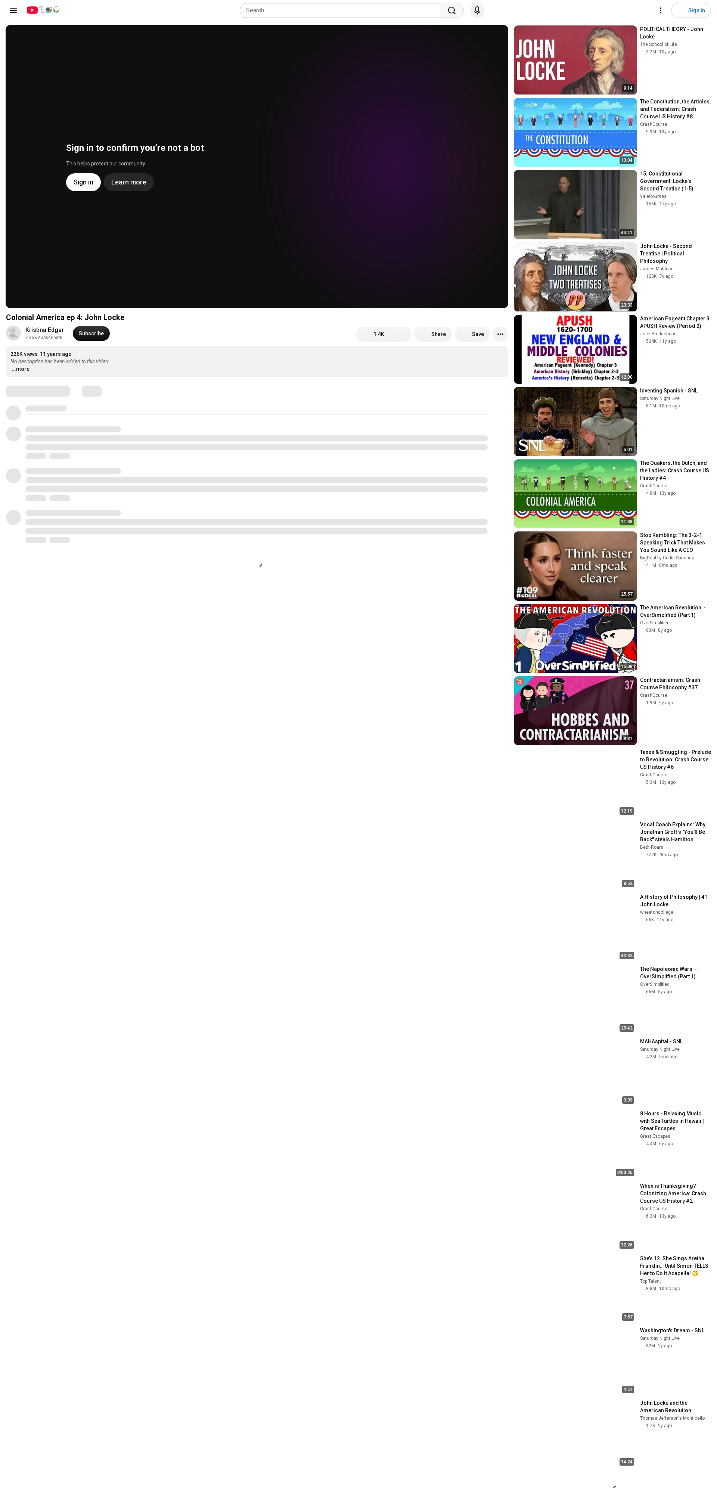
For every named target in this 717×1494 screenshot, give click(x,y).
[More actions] (500, 334)
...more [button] (21, 369)
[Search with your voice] (477, 10)
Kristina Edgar (44, 329)
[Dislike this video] (400, 334)
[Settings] (660, 10)
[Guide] (13, 10)
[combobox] (342, 10)
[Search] (452, 10)
